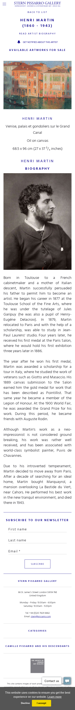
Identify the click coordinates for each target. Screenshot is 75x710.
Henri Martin (37, 118)
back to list (37, 12)
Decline (25, 703)
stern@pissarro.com (41, 616)
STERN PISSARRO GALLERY (37, 581)
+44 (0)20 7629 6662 (39, 613)
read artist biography (37, 34)
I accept (41, 703)
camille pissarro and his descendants (37, 646)
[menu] (4, 4)
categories (37, 631)
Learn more (54, 696)
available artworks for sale (37, 50)
